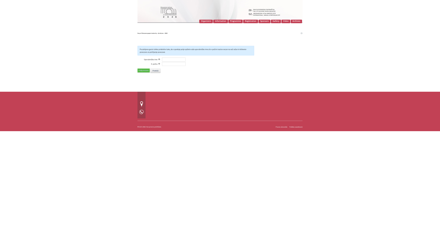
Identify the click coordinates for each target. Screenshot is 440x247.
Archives (296, 21)
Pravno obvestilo (281, 127)
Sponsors (264, 21)
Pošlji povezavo (144, 70)
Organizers (206, 21)
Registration (250, 21)
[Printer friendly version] (301, 33)
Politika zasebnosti (295, 127)
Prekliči (155, 71)
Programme (235, 21)
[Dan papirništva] (220, 11)
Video (286, 21)
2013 (166, 33)
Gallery (276, 21)
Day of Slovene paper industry (147, 33)
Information (220, 21)
